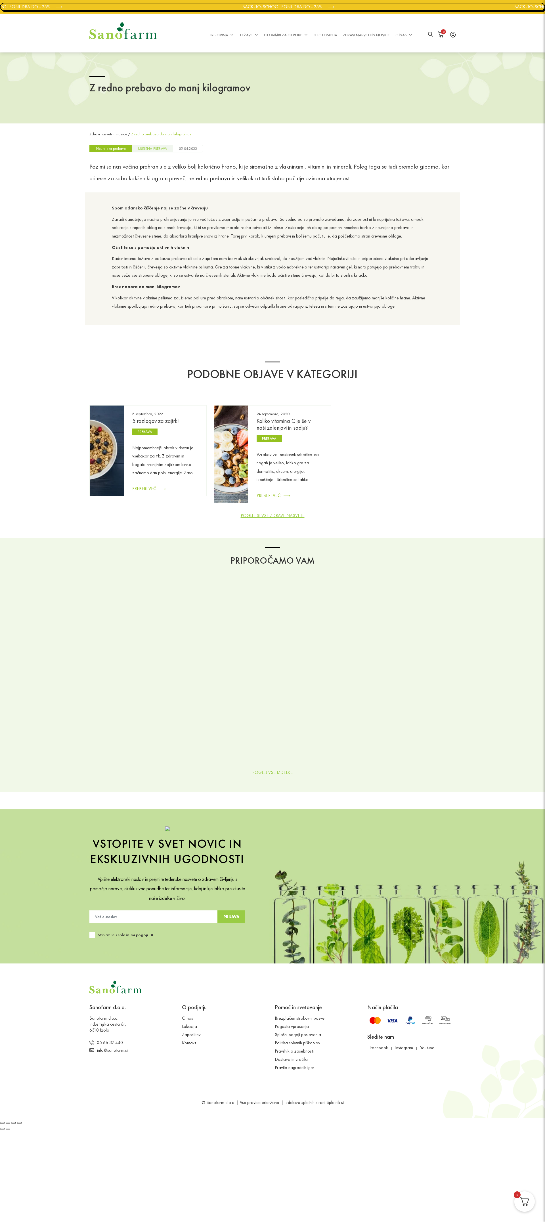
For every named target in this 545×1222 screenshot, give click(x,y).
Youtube (427, 1048)
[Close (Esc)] (2, 1123)
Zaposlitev (191, 1035)
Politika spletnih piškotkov (297, 1043)
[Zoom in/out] (19, 1123)
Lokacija (189, 1027)
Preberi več (144, 489)
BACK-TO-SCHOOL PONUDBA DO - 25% (272, 7)
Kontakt (189, 1043)
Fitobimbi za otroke (283, 34)
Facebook (379, 1048)
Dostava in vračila (291, 1060)
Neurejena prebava (111, 148)
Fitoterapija (325, 34)
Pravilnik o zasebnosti (294, 1051)
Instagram (404, 1048)
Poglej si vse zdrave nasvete (273, 515)
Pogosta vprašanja (292, 1027)
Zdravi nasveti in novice (366, 34)
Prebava (145, 431)
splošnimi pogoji (133, 934)
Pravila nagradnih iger (294, 1068)
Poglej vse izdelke (272, 772)
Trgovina (218, 34)
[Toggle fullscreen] (13, 1123)
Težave (246, 34)
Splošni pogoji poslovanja (298, 1035)
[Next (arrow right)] (8, 1128)
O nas (401, 34)
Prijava (231, 916)
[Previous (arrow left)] (2, 1128)
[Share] (8, 1123)
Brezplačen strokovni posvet (300, 1018)
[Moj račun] (453, 34)
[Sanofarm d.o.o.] (123, 30)
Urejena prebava (152, 148)
